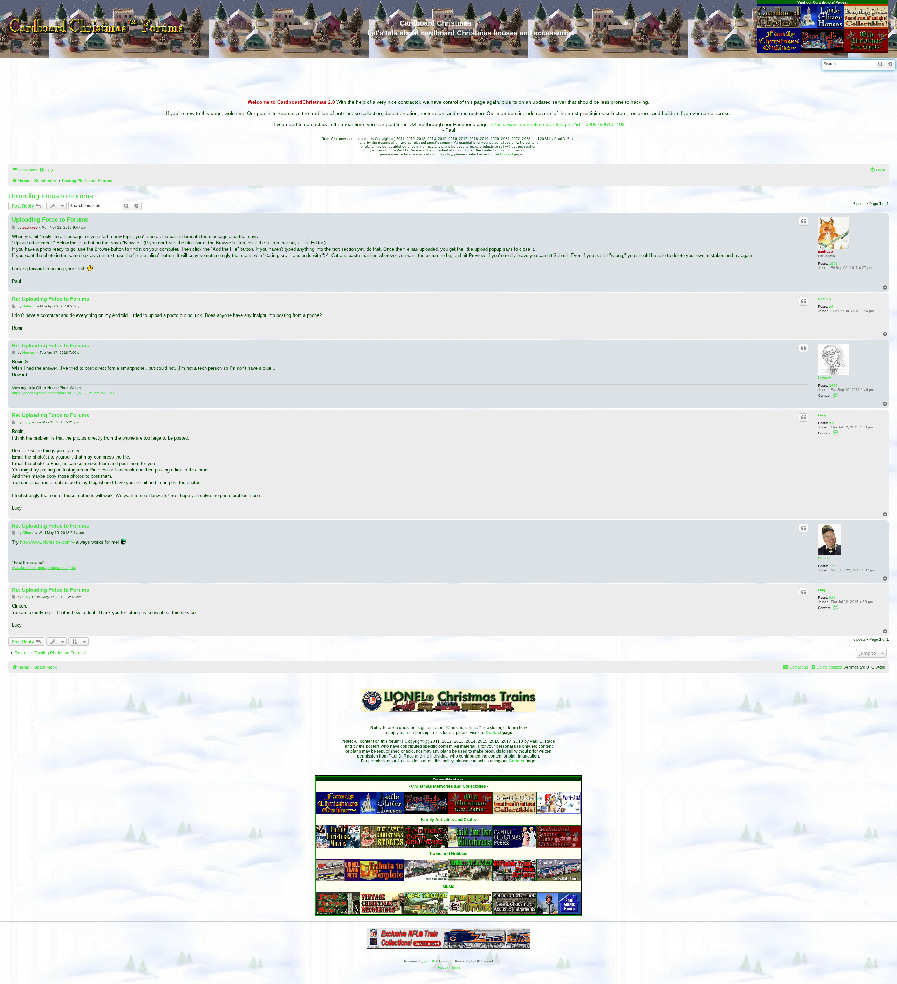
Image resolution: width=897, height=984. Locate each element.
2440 (833, 385)
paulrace (825, 251)
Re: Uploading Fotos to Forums (50, 299)
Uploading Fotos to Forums (50, 196)
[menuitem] (46, 170)
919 (832, 423)
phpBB (430, 961)
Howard (824, 378)
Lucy (822, 415)
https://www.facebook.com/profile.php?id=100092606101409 (558, 124)
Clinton (824, 558)
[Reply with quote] (803, 221)
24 (831, 306)
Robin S (824, 299)
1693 (833, 263)
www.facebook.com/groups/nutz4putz (44, 567)
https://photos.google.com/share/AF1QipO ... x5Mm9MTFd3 (63, 393)
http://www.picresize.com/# (47, 542)
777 (832, 566)
